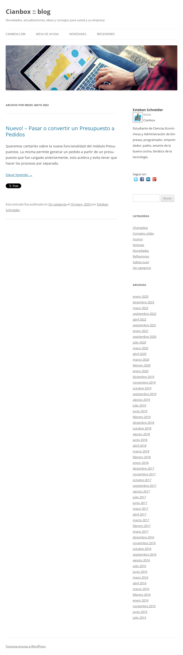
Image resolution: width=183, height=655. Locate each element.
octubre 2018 (142, 428)
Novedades (77, 34)
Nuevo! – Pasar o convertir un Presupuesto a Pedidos (60, 131)
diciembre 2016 (143, 537)
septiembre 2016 (144, 554)
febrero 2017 (142, 526)
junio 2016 (140, 571)
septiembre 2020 (144, 336)
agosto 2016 (141, 560)
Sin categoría (57, 204)
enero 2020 (140, 371)
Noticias (138, 245)
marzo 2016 (141, 589)
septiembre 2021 (144, 325)
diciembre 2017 (143, 468)
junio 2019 (140, 411)
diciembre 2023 (143, 302)
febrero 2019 (142, 417)
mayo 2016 (140, 577)
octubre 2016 (142, 549)
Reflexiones (106, 34)
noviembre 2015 (144, 606)
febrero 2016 (142, 594)
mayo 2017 (140, 508)
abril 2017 (139, 514)
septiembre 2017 (144, 485)
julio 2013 (139, 617)
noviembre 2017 (144, 474)
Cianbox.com (15, 34)
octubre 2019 (142, 388)
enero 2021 (140, 331)
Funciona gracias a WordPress (26, 646)
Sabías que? (141, 262)
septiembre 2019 (144, 394)
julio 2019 (139, 405)
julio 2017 (139, 497)
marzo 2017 (141, 520)
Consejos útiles (143, 233)
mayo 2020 (140, 348)
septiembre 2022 (144, 313)
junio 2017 (140, 503)
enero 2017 (140, 531)
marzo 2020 (141, 359)
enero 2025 (140, 296)
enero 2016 (140, 600)
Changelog (140, 227)
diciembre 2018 (143, 422)
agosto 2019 (141, 399)
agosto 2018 (141, 434)
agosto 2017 (141, 491)
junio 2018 (140, 440)
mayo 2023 (140, 308)
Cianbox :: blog (28, 11)
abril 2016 (139, 583)
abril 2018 (139, 445)
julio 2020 (139, 342)
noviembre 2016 (144, 543)
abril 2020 (139, 354)
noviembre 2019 (144, 382)
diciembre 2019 (143, 377)
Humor (138, 239)
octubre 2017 (142, 480)
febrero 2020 (142, 365)
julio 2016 (139, 566)
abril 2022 (139, 319)
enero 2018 (140, 463)
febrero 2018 (142, 457)
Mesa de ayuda (47, 34)
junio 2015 (140, 612)
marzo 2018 (141, 451)
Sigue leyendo (19, 174)
